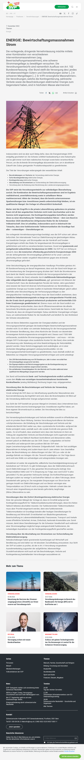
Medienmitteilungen (13, 669)
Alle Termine (48, 706)
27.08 (46, 693)
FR (11, 13)
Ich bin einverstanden (70, 756)
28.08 (46, 699)
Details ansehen (69, 751)
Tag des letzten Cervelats (53, 690)
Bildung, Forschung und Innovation (56, 666)
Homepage (9, 16)
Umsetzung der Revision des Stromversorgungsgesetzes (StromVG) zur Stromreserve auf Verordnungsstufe (23, 601)
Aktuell (8, 666)
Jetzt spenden (14, 727)
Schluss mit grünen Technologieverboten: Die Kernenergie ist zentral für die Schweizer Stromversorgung (59, 642)
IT (14, 13)
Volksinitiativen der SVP (14, 672)
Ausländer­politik (49, 672)
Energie (8, 31)
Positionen (19, 16)
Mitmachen (62, 7)
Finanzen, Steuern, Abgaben (53, 678)
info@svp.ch (29, 722)
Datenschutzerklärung (62, 742)
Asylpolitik (47, 669)
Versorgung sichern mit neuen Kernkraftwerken (19, 641)
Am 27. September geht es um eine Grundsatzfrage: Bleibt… (18, 698)
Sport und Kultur (49, 675)
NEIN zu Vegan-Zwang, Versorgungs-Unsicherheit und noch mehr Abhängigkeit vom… (23, 694)
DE (7, 13)
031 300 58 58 (14, 722)
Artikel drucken (68, 93)
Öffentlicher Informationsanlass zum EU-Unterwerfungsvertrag (58, 695)
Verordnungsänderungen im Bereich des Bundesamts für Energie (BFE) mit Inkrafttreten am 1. (60, 601)
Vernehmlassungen (32, 16)
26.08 (46, 688)
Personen (9, 663)
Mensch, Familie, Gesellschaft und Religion (59, 663)
